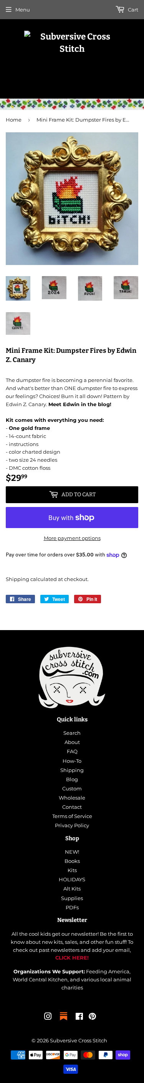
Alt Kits (72, 888)
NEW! (72, 852)
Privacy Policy (72, 825)
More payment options (72, 538)
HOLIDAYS (72, 879)
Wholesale (72, 798)
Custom (72, 788)
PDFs (72, 907)
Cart (132, 10)
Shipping (17, 579)
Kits (72, 870)
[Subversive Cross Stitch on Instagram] (48, 1017)
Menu (22, 10)
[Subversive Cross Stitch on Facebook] (79, 1017)
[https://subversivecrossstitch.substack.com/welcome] (63, 1021)
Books (72, 861)
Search (72, 733)
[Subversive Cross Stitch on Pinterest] (92, 1017)
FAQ (72, 751)
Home (14, 120)
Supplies (72, 898)
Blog (72, 779)
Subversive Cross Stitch (78, 1040)
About (72, 742)
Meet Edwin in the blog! (79, 404)
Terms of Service (72, 816)
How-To (72, 761)
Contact (72, 807)
